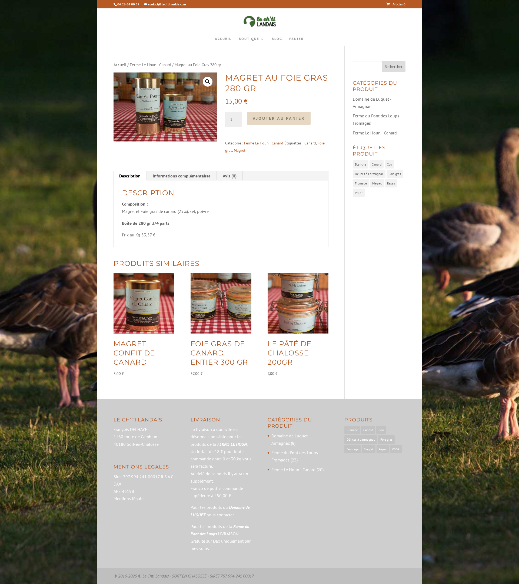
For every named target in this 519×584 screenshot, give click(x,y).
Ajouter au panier (279, 118)
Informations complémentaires (182, 176)
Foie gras (395, 174)
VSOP (358, 193)
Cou (389, 164)
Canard (310, 143)
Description (130, 176)
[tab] (130, 175)
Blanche (360, 164)
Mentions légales (129, 498)
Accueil (223, 39)
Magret (239, 150)
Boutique (249, 39)
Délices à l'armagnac (369, 174)
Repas (391, 183)
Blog (277, 39)
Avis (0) (230, 176)
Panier (296, 39)
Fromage (361, 183)
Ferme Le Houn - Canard (150, 64)
